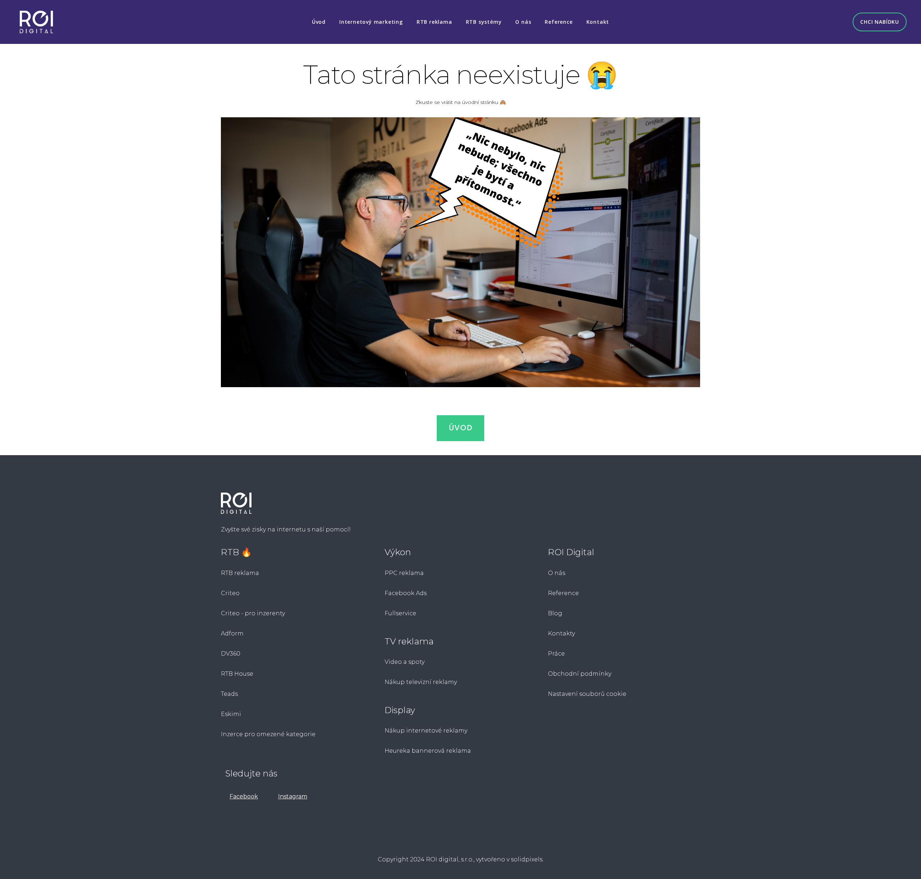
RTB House (237, 673)
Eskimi (231, 714)
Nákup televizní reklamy (421, 682)
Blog (555, 613)
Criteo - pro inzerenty (253, 613)
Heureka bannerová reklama (428, 750)
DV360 (230, 653)
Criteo (230, 593)
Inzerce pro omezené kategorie (268, 734)
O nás (556, 573)
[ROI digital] (36, 22)
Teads (229, 693)
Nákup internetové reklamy (426, 730)
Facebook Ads (406, 593)
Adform (232, 633)
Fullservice (401, 613)
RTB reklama (240, 573)
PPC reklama (404, 573)
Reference (563, 593)
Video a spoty (405, 661)
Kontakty (561, 633)
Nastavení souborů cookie (587, 693)
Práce (556, 653)
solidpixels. (527, 859)
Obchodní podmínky (579, 673)
